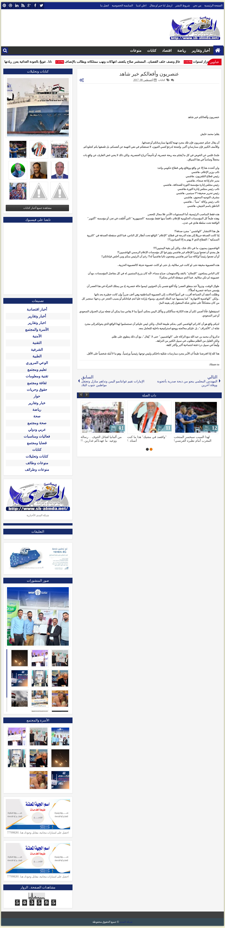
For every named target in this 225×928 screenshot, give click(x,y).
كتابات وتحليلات (37, 456)
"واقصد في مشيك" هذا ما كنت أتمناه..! (147, 438)
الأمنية (37, 336)
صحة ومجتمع (37, 423)
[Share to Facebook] (95, 405)
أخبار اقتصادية (37, 309)
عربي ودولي (37, 429)
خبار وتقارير (36, 403)
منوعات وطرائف (37, 469)
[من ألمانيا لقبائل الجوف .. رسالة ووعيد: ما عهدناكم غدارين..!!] (103, 417)
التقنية (37, 343)
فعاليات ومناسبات (37, 436)
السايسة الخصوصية (122, 5)
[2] (147, 449)
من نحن (197, 5)
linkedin (17, 5)
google (29, 5)
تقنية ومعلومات (37, 376)
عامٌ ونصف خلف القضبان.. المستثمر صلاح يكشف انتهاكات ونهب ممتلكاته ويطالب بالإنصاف (129, 61)
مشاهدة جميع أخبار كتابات (37, 207)
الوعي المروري (37, 363)
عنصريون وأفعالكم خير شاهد (149, 74)
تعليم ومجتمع (37, 369)
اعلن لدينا (141, 5)
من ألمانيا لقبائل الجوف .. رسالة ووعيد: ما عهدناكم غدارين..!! (101, 438)
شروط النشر (182, 5)
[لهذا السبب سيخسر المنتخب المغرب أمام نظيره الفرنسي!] (196, 417)
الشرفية (37, 349)
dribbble (10, 5)
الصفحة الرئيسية (213, 5)
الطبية (37, 356)
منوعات (136, 50)
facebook (35, 5)
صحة (37, 416)
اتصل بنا (104, 5)
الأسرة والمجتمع (37, 329)
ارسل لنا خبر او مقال (160, 5)
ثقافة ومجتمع (37, 383)
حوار (37, 396)
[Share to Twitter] (90, 405)
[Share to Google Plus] (85, 405)
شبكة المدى (126, 921)
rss (23, 5)
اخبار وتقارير (37, 323)
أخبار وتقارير (201, 50)
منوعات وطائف (37, 463)
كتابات (151, 50)
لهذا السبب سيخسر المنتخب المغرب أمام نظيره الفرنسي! (192, 438)
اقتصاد (167, 50)
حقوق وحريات (37, 389)
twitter (41, 5)
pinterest (4, 5)
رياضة (181, 50)
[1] (151, 449)
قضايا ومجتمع (37, 443)
